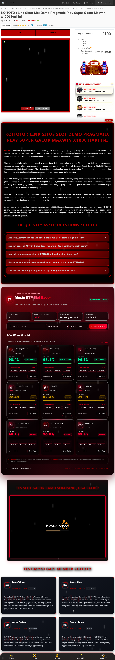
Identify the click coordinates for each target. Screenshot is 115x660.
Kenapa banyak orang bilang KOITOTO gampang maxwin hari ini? (41, 270)
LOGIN (18, 32)
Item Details (6, 25)
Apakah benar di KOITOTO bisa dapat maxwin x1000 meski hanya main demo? (48, 245)
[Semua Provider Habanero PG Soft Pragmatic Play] (57, 326)
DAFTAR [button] (41, 108)
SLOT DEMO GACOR (63, 9)
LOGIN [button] (25, 108)
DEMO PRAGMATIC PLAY (95, 9)
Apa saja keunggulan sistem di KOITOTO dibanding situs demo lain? (43, 254)
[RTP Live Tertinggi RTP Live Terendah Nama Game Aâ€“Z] (79, 326)
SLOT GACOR (24, 9)
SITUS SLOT (13, 9)
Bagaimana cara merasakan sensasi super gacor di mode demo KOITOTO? (46, 262)
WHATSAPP (80, 658)
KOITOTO (4, 9)
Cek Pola (32, 376)
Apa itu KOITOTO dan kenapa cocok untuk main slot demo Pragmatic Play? (46, 237)
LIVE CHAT (103, 658)
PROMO (11, 658)
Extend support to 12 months (96, 52)
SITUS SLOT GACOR (78, 9)
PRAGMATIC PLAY (48, 9)
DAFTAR (53, 32)
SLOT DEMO (36, 9)
